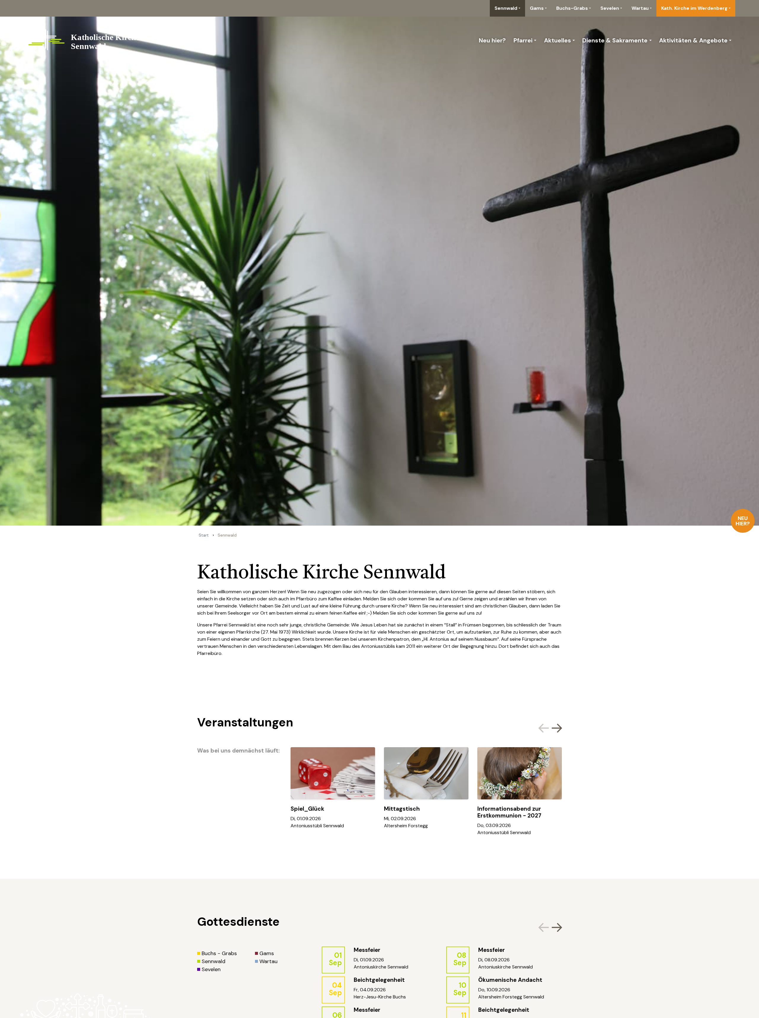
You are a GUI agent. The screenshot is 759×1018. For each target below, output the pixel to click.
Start (204, 535)
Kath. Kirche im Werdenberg (694, 8)
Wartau (640, 8)
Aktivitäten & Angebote (693, 40)
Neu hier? (743, 521)
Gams (537, 8)
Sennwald (506, 8)
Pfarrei (523, 40)
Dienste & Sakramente (615, 40)
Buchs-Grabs (572, 8)
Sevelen (609, 8)
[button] (556, 727)
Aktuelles (557, 40)
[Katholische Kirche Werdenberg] (89, 40)
